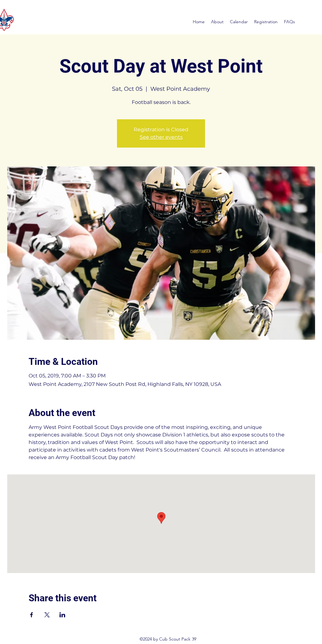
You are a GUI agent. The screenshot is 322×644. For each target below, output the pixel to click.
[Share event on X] (47, 614)
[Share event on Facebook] (32, 614)
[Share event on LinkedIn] (62, 614)
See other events (161, 137)
